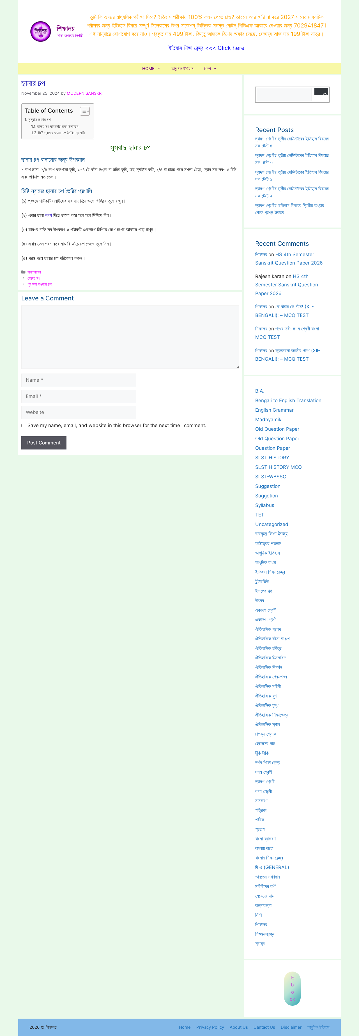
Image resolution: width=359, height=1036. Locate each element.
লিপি (258, 915)
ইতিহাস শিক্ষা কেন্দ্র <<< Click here (207, 48)
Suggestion (267, 486)
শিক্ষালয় (66, 28)
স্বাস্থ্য (259, 943)
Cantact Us (264, 1027)
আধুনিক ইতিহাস (182, 68)
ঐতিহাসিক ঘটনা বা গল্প (272, 638)
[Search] (321, 92)
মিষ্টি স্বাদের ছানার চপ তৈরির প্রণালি (61, 133)
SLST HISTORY (272, 457)
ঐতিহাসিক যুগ (266, 696)
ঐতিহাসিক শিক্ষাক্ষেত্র (272, 715)
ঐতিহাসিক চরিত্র (268, 648)
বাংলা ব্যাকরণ (265, 839)
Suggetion (266, 496)
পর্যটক (259, 819)
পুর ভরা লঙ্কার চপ (39, 284)
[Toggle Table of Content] (82, 111)
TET (259, 515)
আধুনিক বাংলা (265, 562)
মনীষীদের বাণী (265, 886)
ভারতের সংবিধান (267, 877)
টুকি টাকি (262, 753)
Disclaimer (291, 1027)
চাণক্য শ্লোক (265, 734)
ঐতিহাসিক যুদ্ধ (266, 705)
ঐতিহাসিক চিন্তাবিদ (270, 657)
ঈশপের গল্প (263, 591)
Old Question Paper (277, 429)
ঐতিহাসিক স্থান (267, 724)
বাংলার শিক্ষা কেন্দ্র (269, 858)
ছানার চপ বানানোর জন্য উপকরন (57, 126)
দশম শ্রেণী (263, 772)
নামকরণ (261, 800)
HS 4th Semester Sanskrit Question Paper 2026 (286, 285)
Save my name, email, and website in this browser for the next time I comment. (116, 425)
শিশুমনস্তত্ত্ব (265, 934)
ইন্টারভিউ (262, 581)
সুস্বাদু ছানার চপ (39, 119)
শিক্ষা (207, 68)
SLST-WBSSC (270, 476)
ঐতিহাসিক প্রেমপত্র (271, 677)
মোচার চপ (33, 278)
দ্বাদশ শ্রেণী (265, 781)
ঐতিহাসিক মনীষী (268, 686)
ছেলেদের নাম (265, 743)
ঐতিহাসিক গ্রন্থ (268, 629)
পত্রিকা (260, 810)
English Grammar (274, 410)
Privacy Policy (210, 1027)
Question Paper (272, 448)
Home (185, 1027)
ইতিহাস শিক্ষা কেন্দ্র (270, 572)
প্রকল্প (259, 829)
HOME (148, 68)
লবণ (48, 215)
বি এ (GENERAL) (272, 867)
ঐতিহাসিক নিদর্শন (268, 667)
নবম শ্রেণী (263, 791)
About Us (239, 1027)
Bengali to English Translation (288, 400)
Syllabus (264, 505)
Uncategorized (271, 524)
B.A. (259, 391)
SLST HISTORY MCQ (278, 467)
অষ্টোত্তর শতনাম (268, 543)
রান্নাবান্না (34, 272)
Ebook (292, 988)
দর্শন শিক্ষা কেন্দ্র (267, 762)
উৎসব (259, 600)
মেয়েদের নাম (264, 896)
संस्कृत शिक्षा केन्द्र (271, 534)
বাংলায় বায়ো (264, 848)
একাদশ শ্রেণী (265, 610)
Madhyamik (268, 419)
